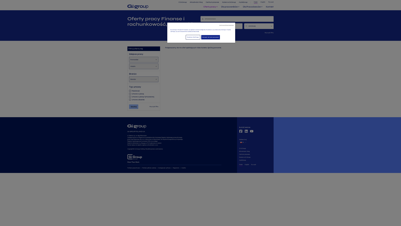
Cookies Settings (193, 37)
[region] (201, 33)
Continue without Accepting (226, 25)
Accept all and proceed (210, 37)
